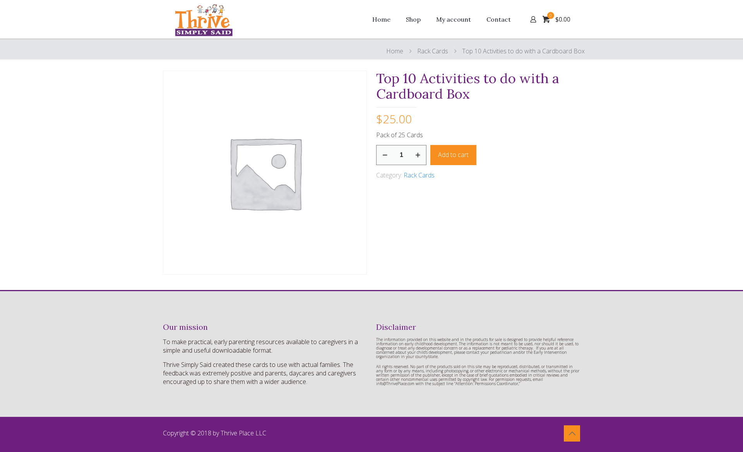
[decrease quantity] (385, 155)
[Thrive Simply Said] (205, 19)
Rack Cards (432, 51)
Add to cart (453, 154)
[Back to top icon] (572, 433)
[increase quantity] (418, 155)
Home (394, 51)
